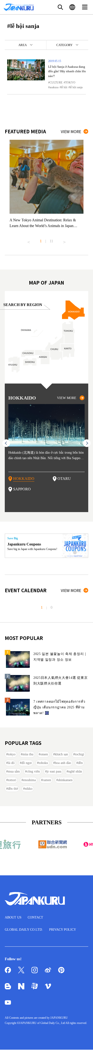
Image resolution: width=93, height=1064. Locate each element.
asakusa (54, 87)
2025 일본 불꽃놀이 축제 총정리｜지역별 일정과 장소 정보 (60, 656)
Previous (28, 240)
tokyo (12, 754)
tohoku (43, 763)
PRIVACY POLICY (62, 929)
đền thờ (13, 788)
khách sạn (61, 754)
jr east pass (54, 771)
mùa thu (27, 754)
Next (64, 240)
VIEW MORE (71, 131)
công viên (33, 771)
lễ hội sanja (76, 87)
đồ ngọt (26, 763)
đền (80, 763)
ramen (47, 780)
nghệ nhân (75, 771)
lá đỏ (11, 763)
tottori (12, 780)
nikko (28, 788)
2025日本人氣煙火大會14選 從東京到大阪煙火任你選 (60, 680)
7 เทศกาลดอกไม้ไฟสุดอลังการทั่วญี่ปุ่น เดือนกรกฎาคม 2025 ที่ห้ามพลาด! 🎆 (59, 707)
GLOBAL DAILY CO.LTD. (24, 929)
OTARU (64, 479)
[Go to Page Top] (83, 1054)
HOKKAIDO (23, 479)
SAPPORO (22, 489)
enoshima (29, 780)
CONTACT (35, 917)
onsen (44, 754)
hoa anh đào (63, 763)
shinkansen (65, 780)
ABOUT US (13, 917)
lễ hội (64, 87)
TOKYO (70, 82)
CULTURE (56, 82)
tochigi (79, 754)
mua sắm (14, 771)
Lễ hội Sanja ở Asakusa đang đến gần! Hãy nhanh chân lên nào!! (67, 71)
